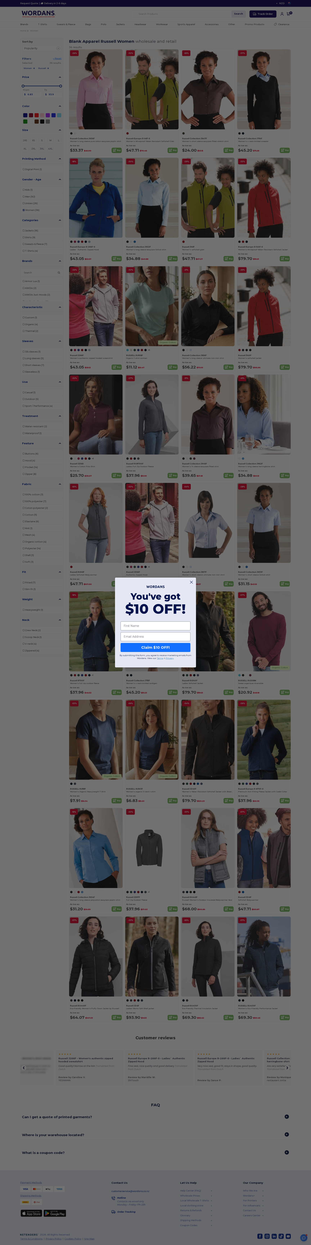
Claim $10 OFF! (155, 647)
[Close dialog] (191, 582)
